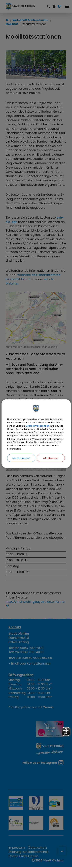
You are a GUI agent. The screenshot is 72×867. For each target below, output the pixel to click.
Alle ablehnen (50, 457)
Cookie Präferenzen (37, 425)
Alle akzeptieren (21, 457)
